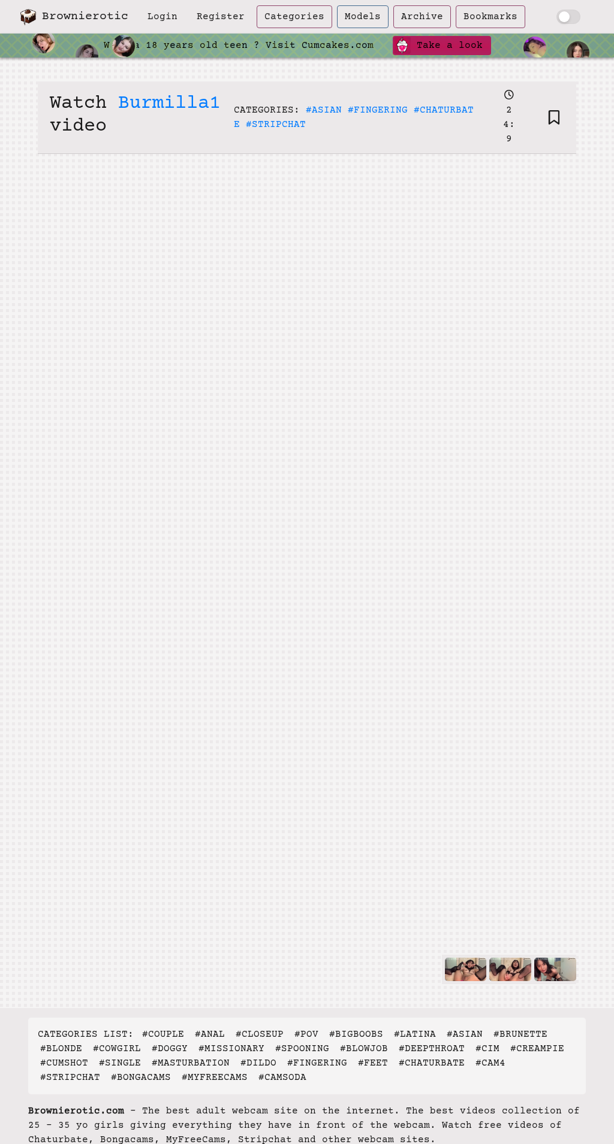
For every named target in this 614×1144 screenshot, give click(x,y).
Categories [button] (294, 16)
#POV (306, 1034)
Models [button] (363, 16)
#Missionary (231, 1048)
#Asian (324, 110)
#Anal (210, 1034)
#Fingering (378, 110)
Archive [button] (422, 16)
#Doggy (170, 1048)
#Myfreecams (215, 1077)
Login (162, 16)
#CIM (487, 1048)
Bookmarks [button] (490, 16)
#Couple (163, 1034)
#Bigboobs (356, 1034)
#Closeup (260, 1034)
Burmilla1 (169, 103)
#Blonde (61, 1048)
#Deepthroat (432, 1048)
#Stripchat (276, 124)
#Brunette (520, 1034)
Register (221, 16)
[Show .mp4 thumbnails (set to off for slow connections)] (568, 17)
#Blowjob (364, 1048)
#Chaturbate (432, 1063)
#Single (120, 1063)
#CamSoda (282, 1077)
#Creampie (537, 1048)
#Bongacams (141, 1077)
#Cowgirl (117, 1048)
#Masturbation (191, 1063)
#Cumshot (64, 1063)
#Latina (415, 1034)
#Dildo (258, 1063)
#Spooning (302, 1048)
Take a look (447, 45)
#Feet (373, 1063)
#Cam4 (490, 1063)
